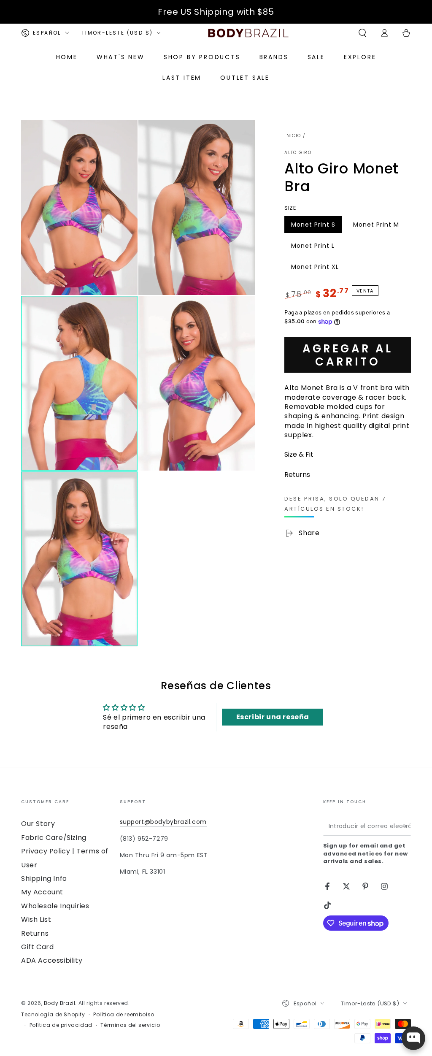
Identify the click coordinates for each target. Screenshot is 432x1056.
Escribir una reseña (272, 717)
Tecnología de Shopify (53, 1014)
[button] (362, 33)
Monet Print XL (315, 269)
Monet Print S (313, 226)
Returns (35, 933)
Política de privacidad (61, 1025)
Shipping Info (44, 878)
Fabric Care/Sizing (53, 837)
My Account (42, 892)
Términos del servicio (130, 1025)
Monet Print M (376, 226)
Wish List (36, 919)
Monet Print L (313, 247)
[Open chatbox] (413, 1038)
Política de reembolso (123, 1014)
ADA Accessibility (51, 960)
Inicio (292, 136)
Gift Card (37, 947)
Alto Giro (297, 153)
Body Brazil (60, 1003)
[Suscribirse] (406, 826)
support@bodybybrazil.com (163, 822)
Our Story (38, 824)
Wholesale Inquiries (55, 906)
